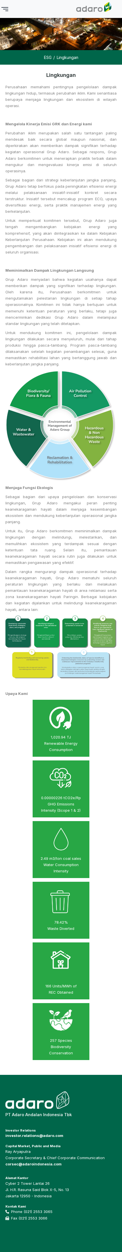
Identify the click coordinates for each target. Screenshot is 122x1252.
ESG (48, 57)
